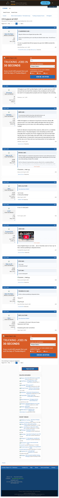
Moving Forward (32, 389)
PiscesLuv (9, 92)
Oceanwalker (30, 396)
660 (14, 38)
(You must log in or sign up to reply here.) (11, 360)
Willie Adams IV (22, 412)
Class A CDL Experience (36, 64)
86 (14, 96)
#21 (55, 27)
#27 (55, 225)
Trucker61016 (21, 49)
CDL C (46, 73)
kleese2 (26, 407)
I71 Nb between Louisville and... (33, 438)
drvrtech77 (28, 439)
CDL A (32, 73)
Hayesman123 (31, 452)
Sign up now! (30, 369)
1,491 (14, 215)
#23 (55, 108)
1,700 (14, 235)
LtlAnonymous (33, 49)
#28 (55, 257)
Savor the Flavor (9, 34)
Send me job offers (42, 77)
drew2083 (28, 386)
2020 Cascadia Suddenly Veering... (33, 455)
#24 (55, 149)
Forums (5, 8)
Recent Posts (14, 12)
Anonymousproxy (23, 449)
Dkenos (26, 379)
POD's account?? (29, 385)
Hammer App (15, 480)
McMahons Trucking (24, 422)
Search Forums (6, 12)
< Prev (8, 23)
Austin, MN (12, 124)
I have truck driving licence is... (33, 392)
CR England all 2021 (34, 399)
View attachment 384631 (24, 189)
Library (8, 478)
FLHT (9, 211)
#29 (55, 287)
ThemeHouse (38, 495)
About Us (9, 477)
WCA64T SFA (20, 199)
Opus (9, 188)
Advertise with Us (17, 478)
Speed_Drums (21, 143)
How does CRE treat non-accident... (33, 377)
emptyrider (28, 393)
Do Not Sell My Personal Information (14, 482)
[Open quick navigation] (55, 15)
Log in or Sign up (52, 6)
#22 (55, 86)
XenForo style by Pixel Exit (29, 493)
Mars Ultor (28, 435)
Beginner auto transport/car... (31, 410)
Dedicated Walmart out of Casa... (32, 403)
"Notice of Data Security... (34, 388)
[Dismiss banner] (52, 3)
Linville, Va (12, 240)
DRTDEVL (9, 115)
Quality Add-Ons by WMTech (29, 494)
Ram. (25, 428)
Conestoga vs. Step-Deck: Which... (31, 426)
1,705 (14, 119)
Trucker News (18, 477)
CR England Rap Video (32, 380)
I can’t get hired (31, 451)
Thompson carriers (30, 429)
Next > (22, 23)
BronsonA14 (22, 445)
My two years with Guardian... (30, 424)
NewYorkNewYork (22, 21)
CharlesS (27, 404)
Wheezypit (28, 431)
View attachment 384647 (24, 318)
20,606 (13, 192)
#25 (55, 182)
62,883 (13, 159)
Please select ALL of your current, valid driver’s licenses (40, 70)
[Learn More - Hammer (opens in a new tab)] (29, 3)
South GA (13, 197)
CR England (10, 21)
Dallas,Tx (13, 101)
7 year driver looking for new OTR (33, 434)
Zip (31, 58)
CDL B (39, 73)
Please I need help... (31, 395)
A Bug (25, 425)
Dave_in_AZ (26, 49)
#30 (55, 311)
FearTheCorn (30, 382)
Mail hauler (27, 406)
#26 (55, 204)
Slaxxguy (27, 456)
